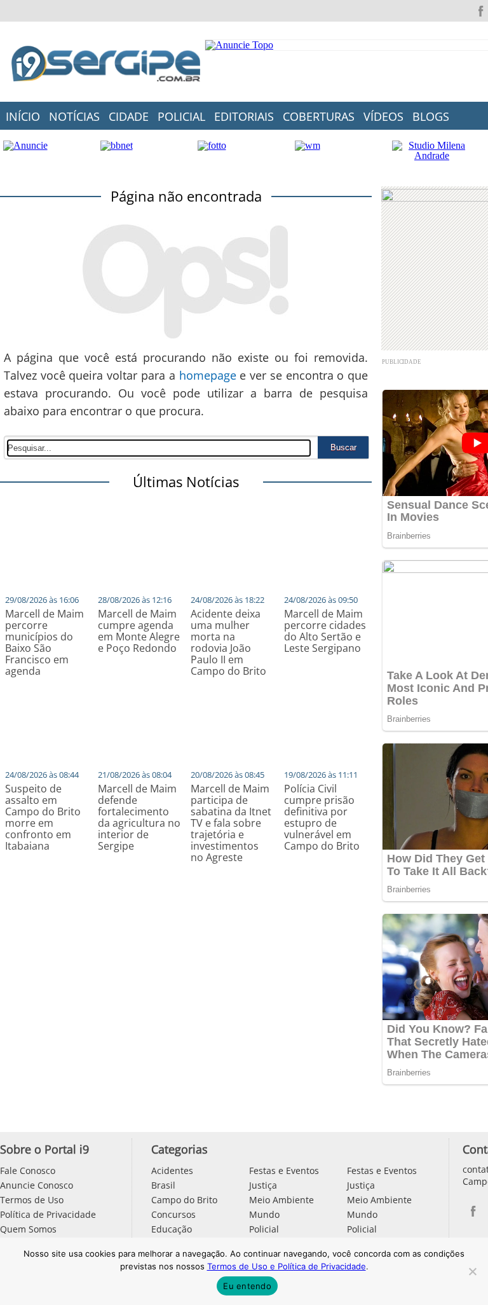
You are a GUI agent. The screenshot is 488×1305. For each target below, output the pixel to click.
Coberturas (319, 116)
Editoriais (244, 116)
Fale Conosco (27, 1170)
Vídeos (383, 116)
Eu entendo (247, 1286)
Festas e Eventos (284, 1170)
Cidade (129, 116)
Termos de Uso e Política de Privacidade (286, 1266)
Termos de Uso (32, 1200)
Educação (171, 1229)
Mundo (264, 1214)
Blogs (430, 116)
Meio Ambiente (281, 1200)
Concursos (173, 1214)
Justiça (263, 1185)
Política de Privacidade (48, 1214)
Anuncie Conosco (36, 1185)
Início (23, 116)
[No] (472, 1271)
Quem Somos (28, 1229)
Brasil (163, 1185)
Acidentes (172, 1170)
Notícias (74, 116)
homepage (207, 375)
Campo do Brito (184, 1200)
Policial (181, 116)
